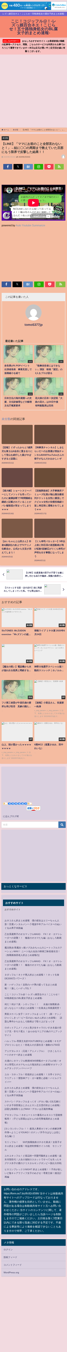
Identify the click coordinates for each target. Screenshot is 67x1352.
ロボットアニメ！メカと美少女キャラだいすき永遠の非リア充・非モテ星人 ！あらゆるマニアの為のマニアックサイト (33, 1031)
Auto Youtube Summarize (30, 225)
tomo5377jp (34, 324)
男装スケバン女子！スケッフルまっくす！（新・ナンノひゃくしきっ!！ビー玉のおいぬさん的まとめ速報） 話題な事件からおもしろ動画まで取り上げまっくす (33, 1018)
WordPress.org (11, 1272)
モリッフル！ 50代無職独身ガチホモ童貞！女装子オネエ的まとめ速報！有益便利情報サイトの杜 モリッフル (33, 1146)
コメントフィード (13, 1265)
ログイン (8, 1249)
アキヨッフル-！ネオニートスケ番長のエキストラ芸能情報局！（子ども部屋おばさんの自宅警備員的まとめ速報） (33, 1119)
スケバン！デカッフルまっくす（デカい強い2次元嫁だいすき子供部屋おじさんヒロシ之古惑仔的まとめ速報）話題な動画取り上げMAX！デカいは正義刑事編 (33, 1105)
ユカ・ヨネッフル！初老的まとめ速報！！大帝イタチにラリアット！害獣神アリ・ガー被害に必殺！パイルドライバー (33, 1078)
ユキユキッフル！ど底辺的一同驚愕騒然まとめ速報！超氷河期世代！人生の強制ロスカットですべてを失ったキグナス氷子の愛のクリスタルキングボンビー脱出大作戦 (33, 1159)
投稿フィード (10, 1257)
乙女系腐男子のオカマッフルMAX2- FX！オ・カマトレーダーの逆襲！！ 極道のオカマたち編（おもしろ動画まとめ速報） (33, 938)
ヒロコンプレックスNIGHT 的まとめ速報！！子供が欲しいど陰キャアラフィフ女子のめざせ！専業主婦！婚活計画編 (33, 1173)
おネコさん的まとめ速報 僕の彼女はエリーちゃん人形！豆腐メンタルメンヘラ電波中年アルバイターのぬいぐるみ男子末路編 (33, 924)
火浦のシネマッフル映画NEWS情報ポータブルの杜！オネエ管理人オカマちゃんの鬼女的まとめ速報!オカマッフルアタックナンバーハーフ (33, 1064)
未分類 (5, 138)
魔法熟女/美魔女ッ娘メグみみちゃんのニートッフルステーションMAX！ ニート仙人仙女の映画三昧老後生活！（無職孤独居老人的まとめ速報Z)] (33, 951)
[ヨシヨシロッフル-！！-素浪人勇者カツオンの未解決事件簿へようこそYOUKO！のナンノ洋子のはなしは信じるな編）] (33, 1132)
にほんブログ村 (11, 816)
